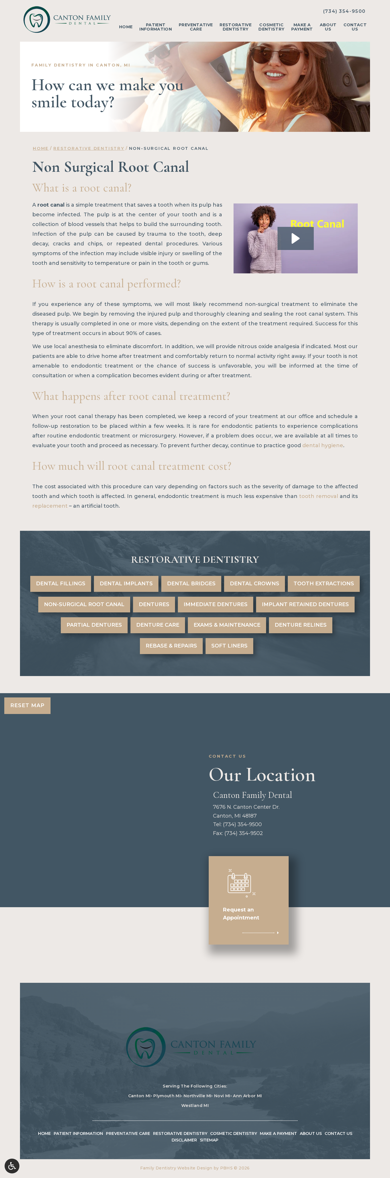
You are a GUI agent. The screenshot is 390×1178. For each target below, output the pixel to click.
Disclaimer (184, 1140)
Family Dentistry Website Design (176, 1168)
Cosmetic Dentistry (233, 1133)
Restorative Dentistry (88, 148)
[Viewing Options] (12, 1166)
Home (125, 27)
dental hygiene (322, 445)
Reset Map (27, 705)
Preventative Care (128, 1133)
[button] (296, 238)
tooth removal (318, 496)
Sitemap (209, 1140)
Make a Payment (278, 1133)
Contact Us (338, 1133)
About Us (311, 1133)
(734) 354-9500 (344, 11)
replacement (50, 506)
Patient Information (78, 1133)
